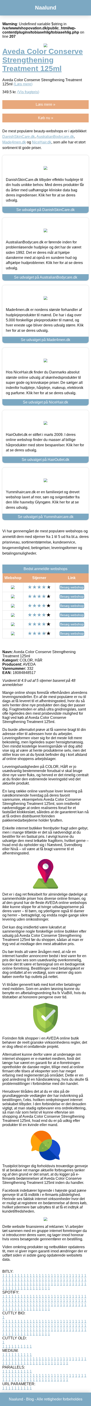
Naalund (45, 8)
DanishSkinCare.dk (18, 137)
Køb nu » (45, 118)
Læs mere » (45, 104)
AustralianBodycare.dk (55, 137)
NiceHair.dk (41, 142)
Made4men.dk (14, 142)
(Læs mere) (23, 84)
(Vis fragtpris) (28, 92)
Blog (30, 1399)
